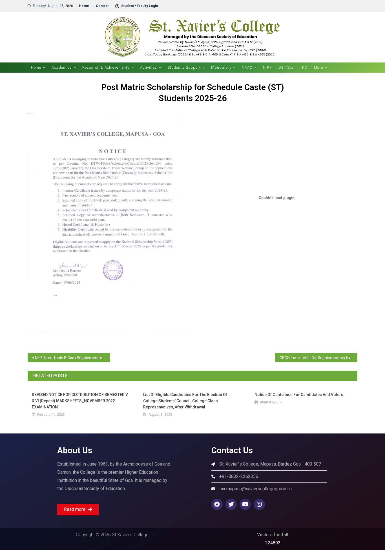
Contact (102, 6)
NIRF (267, 67)
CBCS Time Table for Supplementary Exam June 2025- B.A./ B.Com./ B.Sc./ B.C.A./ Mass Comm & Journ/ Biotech (319, 358)
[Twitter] (231, 504)
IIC (304, 67)
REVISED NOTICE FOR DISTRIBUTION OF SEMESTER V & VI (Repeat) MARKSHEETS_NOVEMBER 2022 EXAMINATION (80, 400)
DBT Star (286, 67)
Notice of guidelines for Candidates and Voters (299, 394)
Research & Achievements (106, 67)
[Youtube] (245, 504)
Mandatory (221, 67)
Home (84, 6)
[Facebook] (217, 504)
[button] (78, 509)
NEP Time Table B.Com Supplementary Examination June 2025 (72, 358)
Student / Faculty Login (139, 6)
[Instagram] (259, 504)
